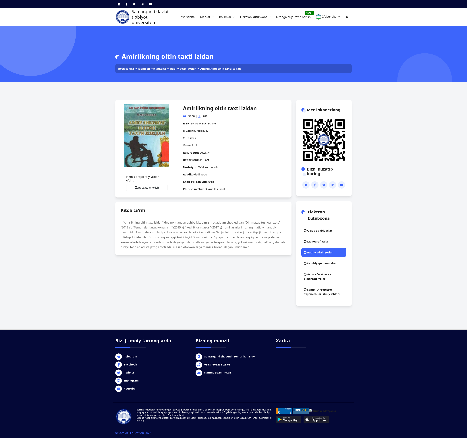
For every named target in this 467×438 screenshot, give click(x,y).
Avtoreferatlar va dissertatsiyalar (317, 276)
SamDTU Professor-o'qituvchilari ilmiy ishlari (322, 292)
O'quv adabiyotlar (319, 230)
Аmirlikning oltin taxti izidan (220, 68)
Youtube (130, 388)
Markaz (205, 17)
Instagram (131, 380)
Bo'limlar (225, 17)
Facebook (130, 364)
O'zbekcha (329, 17)
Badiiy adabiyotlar (183, 68)
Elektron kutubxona (254, 17)
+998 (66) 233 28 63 (217, 364)
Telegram (130, 356)
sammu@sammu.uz (217, 372)
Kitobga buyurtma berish (294, 15)
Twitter (129, 372)
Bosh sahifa (187, 17)
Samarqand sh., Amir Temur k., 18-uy (229, 356)
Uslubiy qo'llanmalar (321, 263)
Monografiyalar (317, 241)
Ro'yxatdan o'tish (148, 187)
